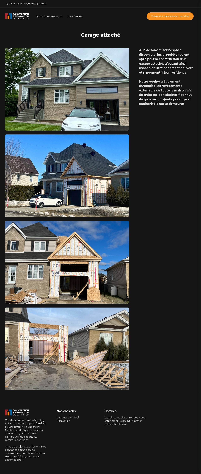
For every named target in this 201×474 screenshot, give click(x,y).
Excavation (63, 420)
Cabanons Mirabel (68, 417)
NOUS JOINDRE (74, 16)
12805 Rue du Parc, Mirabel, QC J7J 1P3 (27, 4)
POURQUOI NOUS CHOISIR (49, 16)
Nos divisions (66, 411)
